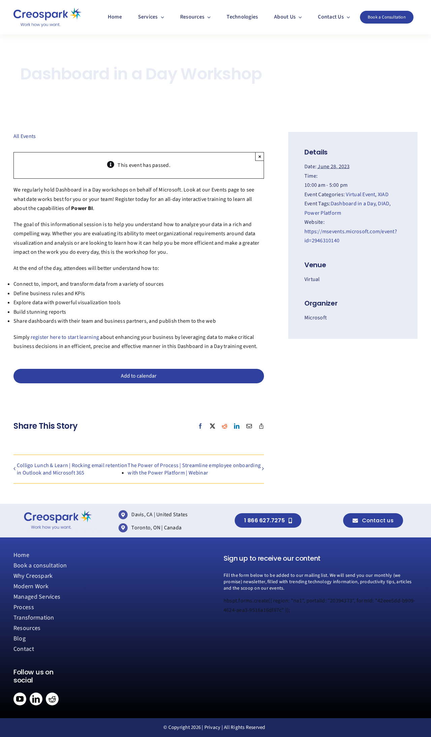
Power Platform (322, 213)
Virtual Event (360, 194)
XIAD (383, 194)
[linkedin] (36, 699)
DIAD (383, 203)
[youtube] (19, 699)
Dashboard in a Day (353, 203)
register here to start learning (65, 337)
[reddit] (52, 699)
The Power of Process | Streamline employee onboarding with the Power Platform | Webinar (194, 469)
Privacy (212, 727)
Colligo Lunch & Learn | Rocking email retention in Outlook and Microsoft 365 (72, 469)
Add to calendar (139, 376)
